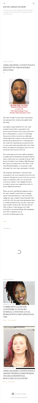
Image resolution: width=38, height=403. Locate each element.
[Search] (34, 3)
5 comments (11, 381)
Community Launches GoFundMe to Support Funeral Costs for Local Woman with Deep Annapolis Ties (18, 312)
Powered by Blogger (20, 394)
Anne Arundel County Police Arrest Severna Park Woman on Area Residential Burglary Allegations (19, 375)
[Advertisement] (19, 37)
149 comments (12, 320)
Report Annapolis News (14, 7)
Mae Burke (24, 397)
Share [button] (4, 221)
